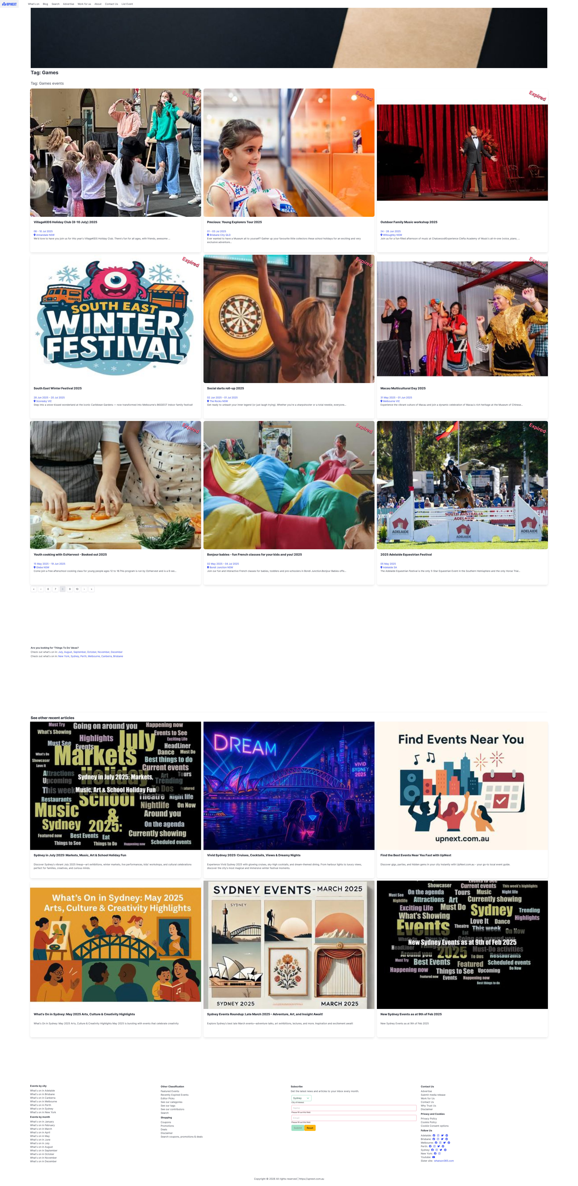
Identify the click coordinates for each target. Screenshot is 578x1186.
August (68, 651)
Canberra (106, 656)
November (103, 651)
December (117, 651)
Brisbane (118, 656)
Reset (310, 1127)
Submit (298, 1127)
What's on (33, 3)
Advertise (68, 3)
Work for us (84, 3)
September (79, 651)
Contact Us (111, 3)
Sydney (75, 656)
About (98, 3)
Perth (83, 656)
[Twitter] (443, 1135)
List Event (127, 3)
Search (55, 3)
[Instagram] (439, 1135)
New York (63, 656)
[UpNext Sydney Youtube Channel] (434, 1157)
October (91, 651)
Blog (45, 3)
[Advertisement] (13, 26)
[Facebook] (434, 1135)
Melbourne (94, 656)
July (60, 651)
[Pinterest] (447, 1135)
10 (77, 589)
